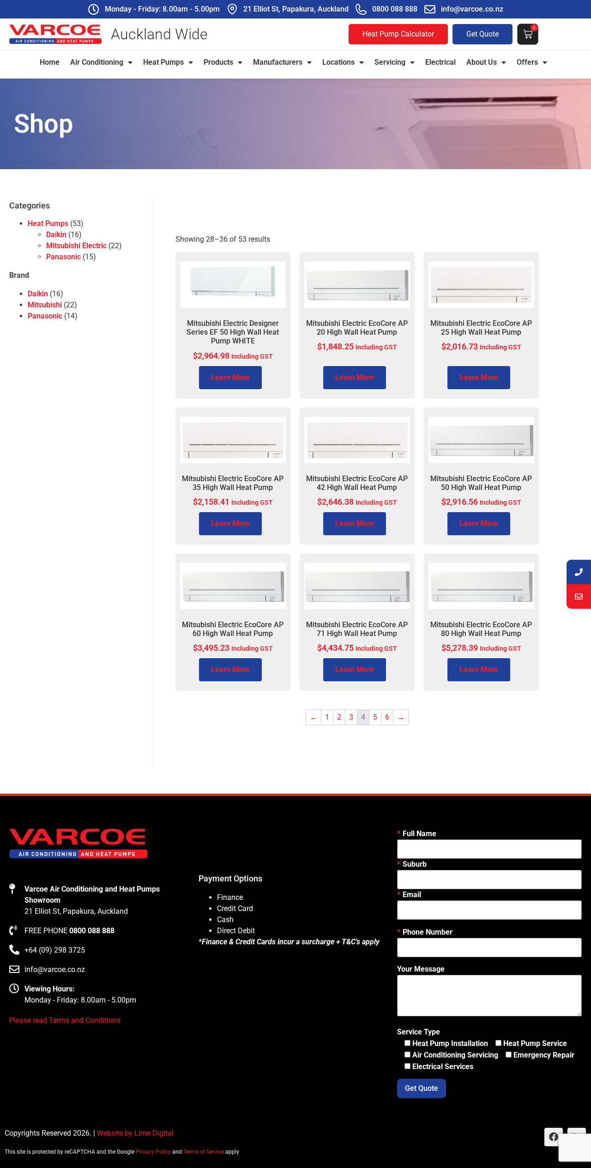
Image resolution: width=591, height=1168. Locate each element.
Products (218, 62)
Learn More (230, 377)
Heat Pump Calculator (398, 34)
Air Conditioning (96, 62)
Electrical (440, 62)
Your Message (421, 969)
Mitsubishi (45, 304)
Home (50, 62)
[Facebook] (553, 1137)
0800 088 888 (394, 9)
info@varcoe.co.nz (472, 9)
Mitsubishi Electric (76, 245)
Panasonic (63, 256)
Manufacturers (277, 62)
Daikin (56, 234)
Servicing (389, 62)
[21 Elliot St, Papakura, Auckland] (232, 9)
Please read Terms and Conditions (65, 1020)
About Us (481, 62)
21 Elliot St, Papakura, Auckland (296, 9)
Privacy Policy (153, 1152)
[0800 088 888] (361, 9)
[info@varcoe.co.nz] (429, 9)
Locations (338, 62)
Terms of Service (203, 1152)
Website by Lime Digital (135, 1133)
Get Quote (482, 34)
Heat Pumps (163, 62)
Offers (527, 62)
